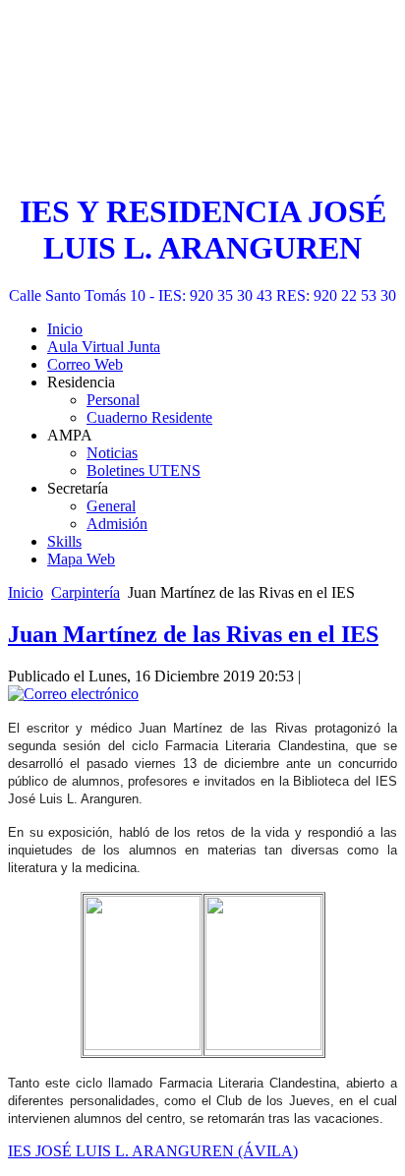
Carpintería (85, 592)
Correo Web (85, 364)
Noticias (112, 452)
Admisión (117, 523)
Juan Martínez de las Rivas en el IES (193, 634)
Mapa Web (81, 559)
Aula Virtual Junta (103, 346)
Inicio (65, 329)
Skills (64, 541)
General (111, 506)
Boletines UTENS (144, 470)
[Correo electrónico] (73, 693)
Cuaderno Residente (149, 417)
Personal (113, 399)
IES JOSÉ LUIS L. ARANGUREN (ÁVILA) (153, 1151)
